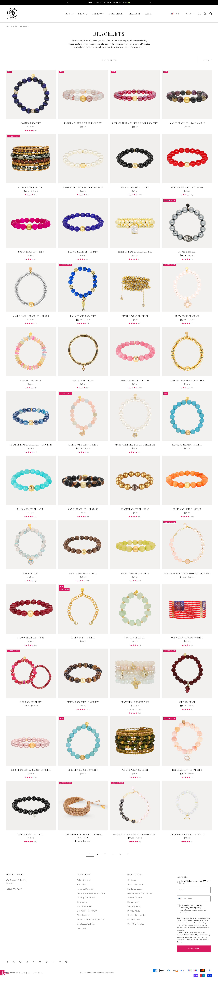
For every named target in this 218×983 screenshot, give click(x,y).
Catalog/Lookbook (86, 898)
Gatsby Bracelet (187, 252)
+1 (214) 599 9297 (14, 889)
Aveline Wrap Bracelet (135, 770)
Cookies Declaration (136, 915)
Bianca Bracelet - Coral (187, 509)
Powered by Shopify (105, 973)
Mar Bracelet (31, 573)
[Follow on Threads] (27, 961)
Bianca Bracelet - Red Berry (187, 187)
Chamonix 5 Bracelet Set (135, 702)
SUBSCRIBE (193, 948)
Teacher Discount (135, 884)
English (188, 14)
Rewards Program (85, 889)
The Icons (98, 13)
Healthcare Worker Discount (140, 893)
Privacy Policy (133, 911)
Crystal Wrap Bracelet (135, 316)
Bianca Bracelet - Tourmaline (187, 123)
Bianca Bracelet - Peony (135, 380)
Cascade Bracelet (30, 380)
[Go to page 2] (128, 854)
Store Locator (83, 915)
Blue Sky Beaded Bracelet (83, 770)
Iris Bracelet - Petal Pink (187, 770)
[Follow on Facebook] (7, 961)
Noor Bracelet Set (31, 702)
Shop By (82, 13)
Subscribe (81, 884)
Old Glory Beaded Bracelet (187, 637)
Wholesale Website (86, 924)
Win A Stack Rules (135, 924)
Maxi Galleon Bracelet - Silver (31, 316)
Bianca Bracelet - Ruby (30, 637)
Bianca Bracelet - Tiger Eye (83, 702)
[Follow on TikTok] (46, 961)
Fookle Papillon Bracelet (83, 444)
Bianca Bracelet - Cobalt (83, 252)
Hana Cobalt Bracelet (83, 316)
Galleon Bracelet (83, 380)
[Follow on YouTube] (40, 961)
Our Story (131, 880)
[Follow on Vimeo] (53, 961)
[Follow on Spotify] (66, 961)
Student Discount (135, 889)
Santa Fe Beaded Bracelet (187, 444)
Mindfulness (116, 13)
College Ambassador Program (91, 893)
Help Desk (81, 928)
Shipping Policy (134, 906)
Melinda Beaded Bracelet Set (135, 252)
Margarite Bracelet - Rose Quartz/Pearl (187, 573)
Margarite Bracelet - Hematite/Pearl (135, 834)
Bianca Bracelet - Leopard (83, 509)
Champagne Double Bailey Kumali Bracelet (83, 835)
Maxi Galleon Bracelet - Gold (187, 380)
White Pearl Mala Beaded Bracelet (83, 187)
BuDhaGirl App (83, 880)
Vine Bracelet (187, 702)
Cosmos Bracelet (31, 123)
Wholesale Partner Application (91, 919)
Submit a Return (84, 906)
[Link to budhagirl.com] (31, 94)
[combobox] (181, 899)
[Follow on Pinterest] (33, 961)
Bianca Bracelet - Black (135, 187)
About (149, 13)
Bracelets (24, 26)
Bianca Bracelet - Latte (83, 573)
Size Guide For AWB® (87, 911)
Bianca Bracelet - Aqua (31, 509)
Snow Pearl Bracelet (187, 316)
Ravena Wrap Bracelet (31, 187)
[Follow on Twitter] (14, 961)
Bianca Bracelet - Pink (31, 252)
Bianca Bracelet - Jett (31, 834)
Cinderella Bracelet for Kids (187, 834)
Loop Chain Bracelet (83, 637)
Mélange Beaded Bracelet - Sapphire (31, 444)
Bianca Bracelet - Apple (135, 573)
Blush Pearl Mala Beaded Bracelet (31, 770)
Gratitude (134, 13)
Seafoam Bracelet (135, 637)
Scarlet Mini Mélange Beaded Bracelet (135, 123)
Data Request (133, 919)
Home (8, 26)
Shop (15, 26)
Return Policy (133, 902)
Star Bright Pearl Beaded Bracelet (135, 444)
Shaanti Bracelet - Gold (135, 509)
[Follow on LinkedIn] (60, 961)
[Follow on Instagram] (20, 961)
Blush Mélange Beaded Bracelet (83, 123)
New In (69, 13)
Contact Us (82, 902)
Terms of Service (134, 898)
